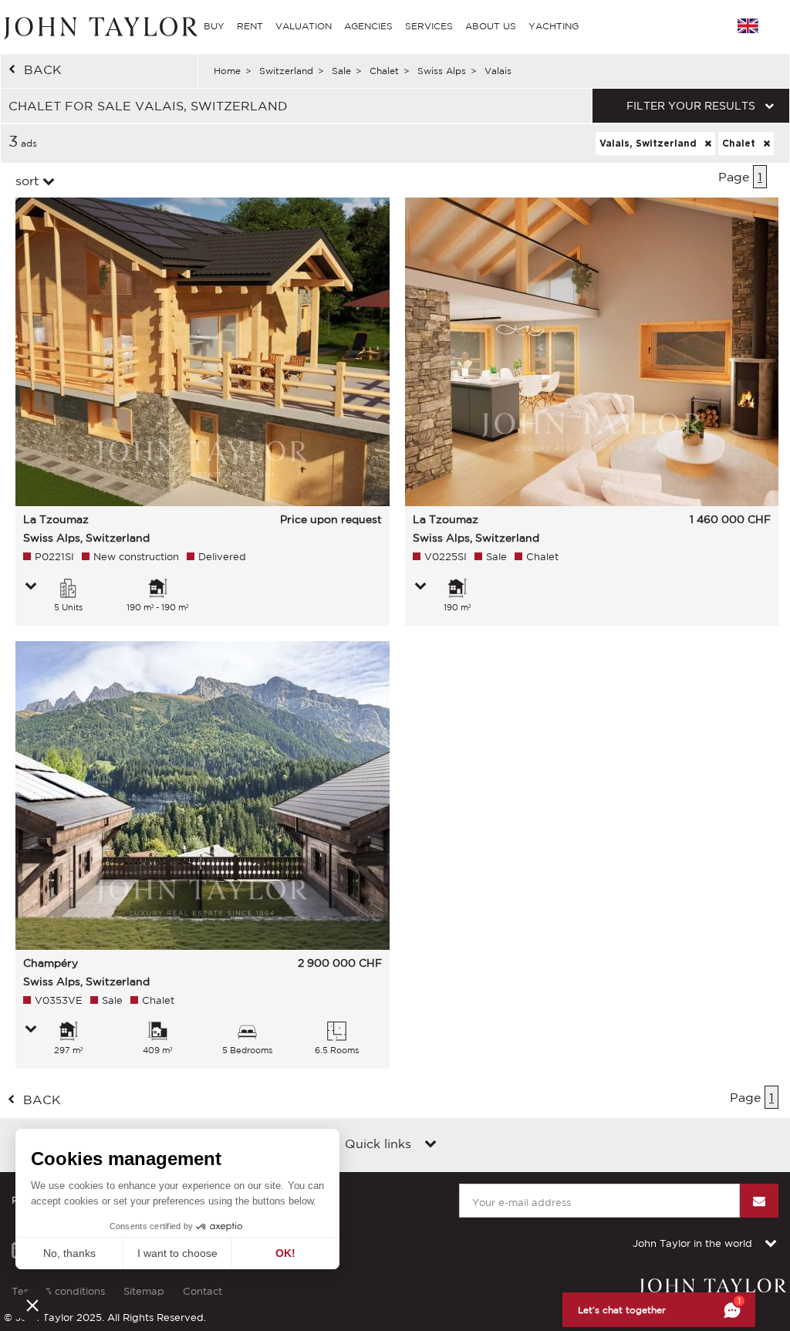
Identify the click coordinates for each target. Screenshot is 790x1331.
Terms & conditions (58, 1291)
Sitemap (143, 1291)
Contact (202, 1291)
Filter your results (690, 106)
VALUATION (303, 26)
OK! (285, 1253)
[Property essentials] (30, 587)
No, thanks (69, 1253)
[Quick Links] (430, 1145)
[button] (32, 1304)
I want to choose (177, 1253)
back (43, 69)
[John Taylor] (99, 26)
